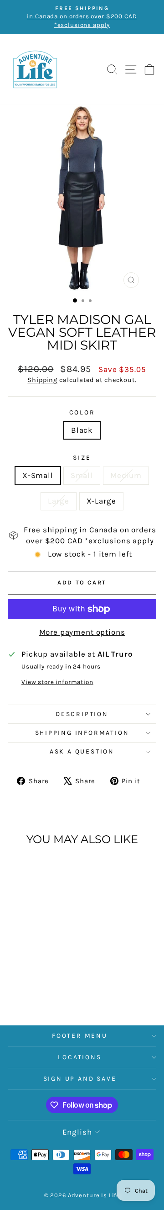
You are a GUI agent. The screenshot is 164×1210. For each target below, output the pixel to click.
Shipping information (82, 733)
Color (82, 412)
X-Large (101, 500)
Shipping (42, 380)
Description (82, 714)
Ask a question (82, 751)
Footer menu (80, 1036)
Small (82, 475)
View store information (57, 682)
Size (82, 458)
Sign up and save (80, 1079)
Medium (126, 475)
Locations (79, 1057)
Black (82, 430)
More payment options (82, 632)
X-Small (37, 475)
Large (58, 500)
